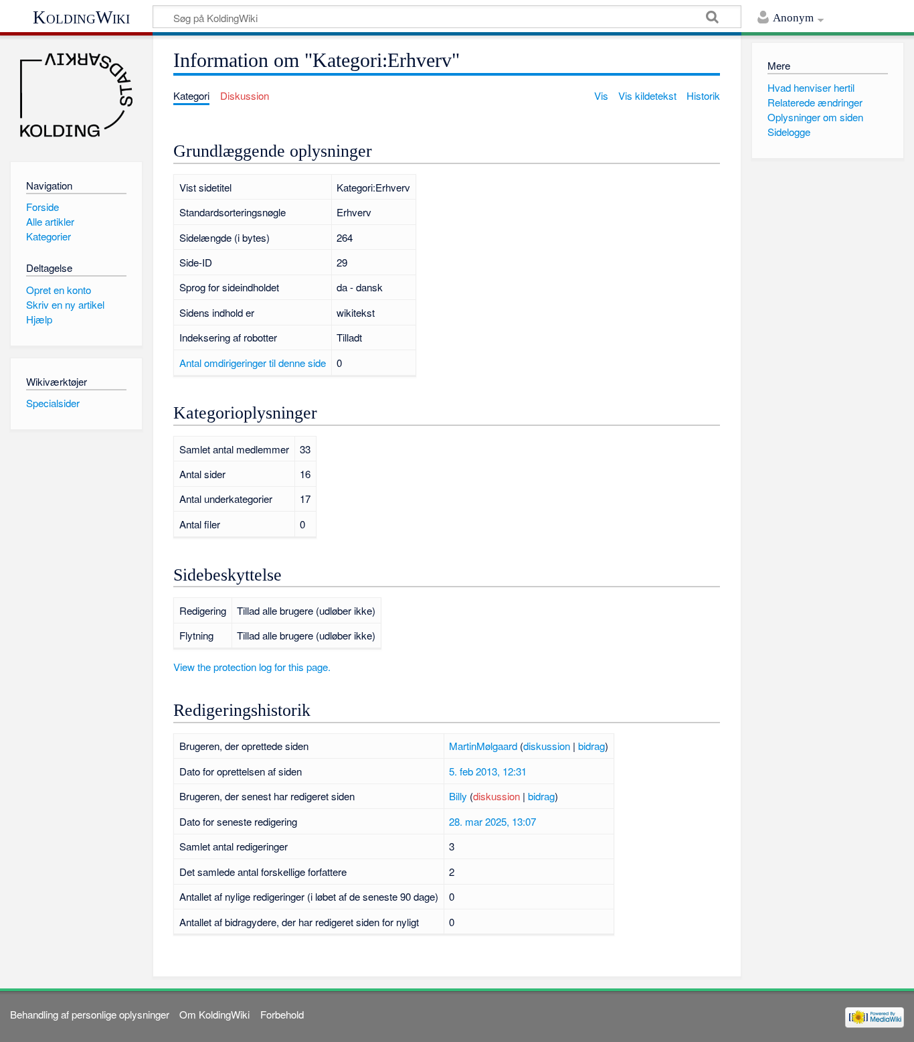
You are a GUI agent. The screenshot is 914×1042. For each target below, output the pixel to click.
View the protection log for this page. (252, 667)
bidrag (591, 746)
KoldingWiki (81, 17)
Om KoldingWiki (214, 1014)
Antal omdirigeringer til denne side (252, 363)
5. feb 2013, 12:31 (488, 771)
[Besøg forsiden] (76, 95)
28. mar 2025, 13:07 (492, 821)
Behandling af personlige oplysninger (89, 1014)
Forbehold (282, 1014)
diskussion (546, 746)
